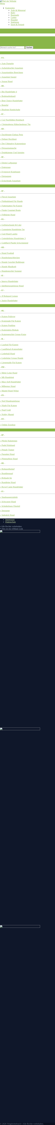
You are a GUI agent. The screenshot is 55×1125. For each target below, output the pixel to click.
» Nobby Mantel (7, 414)
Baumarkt (15, 15)
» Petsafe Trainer (7, 450)
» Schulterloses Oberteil (10, 506)
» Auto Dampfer (7, 63)
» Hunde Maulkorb (8, 266)
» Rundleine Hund (8, 482)
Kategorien (10, 8)
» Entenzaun (5, 167)
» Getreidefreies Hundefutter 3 (13, 238)
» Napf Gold (5, 410)
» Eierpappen (5, 176)
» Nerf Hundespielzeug (10, 401)
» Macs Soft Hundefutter (10, 382)
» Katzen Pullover (7, 316)
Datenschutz (10, 522)
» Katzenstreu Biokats (9, 330)
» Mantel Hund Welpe (9, 391)
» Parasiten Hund (7, 454)
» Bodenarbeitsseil (7, 96)
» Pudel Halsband (7, 445)
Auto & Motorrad (18, 10)
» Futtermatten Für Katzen (11, 206)
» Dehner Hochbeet (8, 139)
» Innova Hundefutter (9, 281)
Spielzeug (15, 22)
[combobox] (12, 47)
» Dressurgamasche (8, 148)
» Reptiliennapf (6, 473)
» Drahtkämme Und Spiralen (12, 152)
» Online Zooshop (7, 425)
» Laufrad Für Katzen (9, 345)
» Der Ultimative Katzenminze (13, 143)
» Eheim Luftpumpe (8, 163)
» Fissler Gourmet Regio (10, 210)
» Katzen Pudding (7, 325)
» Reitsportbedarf (7, 469)
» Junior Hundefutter (8, 300)
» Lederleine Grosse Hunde (11, 358)
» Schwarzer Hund (8, 502)
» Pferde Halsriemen (8, 441)
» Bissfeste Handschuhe (10, 110)
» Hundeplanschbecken (10, 258)
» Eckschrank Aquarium (10, 181)
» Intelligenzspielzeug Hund (12, 286)
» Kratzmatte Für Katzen (10, 321)
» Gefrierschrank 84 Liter (10, 225)
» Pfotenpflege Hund (9, 459)
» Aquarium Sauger (8, 77)
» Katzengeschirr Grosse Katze (13, 334)
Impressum (10, 519)
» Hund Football (7, 253)
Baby (13, 13)
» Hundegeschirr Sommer (11, 271)
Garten (13, 17)
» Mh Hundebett (7, 377)
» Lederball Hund (7, 354)
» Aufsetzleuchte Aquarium (11, 68)
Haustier (14, 20)
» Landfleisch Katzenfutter (11, 349)
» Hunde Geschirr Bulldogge (12, 262)
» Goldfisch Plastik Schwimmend (14, 243)
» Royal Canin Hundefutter (11, 487)
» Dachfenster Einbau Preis (11, 135)
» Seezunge (5, 510)
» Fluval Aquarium (8, 197)
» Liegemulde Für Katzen (11, 362)
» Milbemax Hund (7, 386)
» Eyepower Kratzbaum (10, 172)
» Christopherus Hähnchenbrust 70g (15, 124)
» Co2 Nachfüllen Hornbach (12, 120)
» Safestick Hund (7, 515)
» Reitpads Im (6, 478)
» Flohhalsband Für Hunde (11, 201)
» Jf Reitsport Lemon (9, 296)
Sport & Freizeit (17, 24)
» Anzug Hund (6, 81)
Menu (2, 3)
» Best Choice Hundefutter (11, 101)
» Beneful (4, 105)
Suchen (29, 47)
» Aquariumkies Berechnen (11, 72)
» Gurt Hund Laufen (8, 234)
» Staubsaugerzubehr (9, 497)
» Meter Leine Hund (8, 373)
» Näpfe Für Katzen (8, 405)
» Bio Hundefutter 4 (8, 92)
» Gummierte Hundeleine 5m (12, 229)
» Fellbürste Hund (7, 215)
